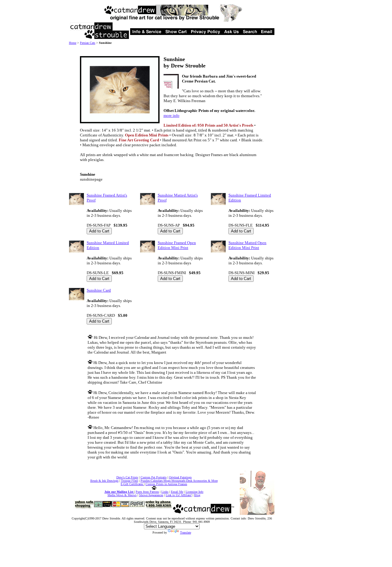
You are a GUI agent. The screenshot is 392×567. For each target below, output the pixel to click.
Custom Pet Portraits (154, 477)
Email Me (177, 491)
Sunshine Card (99, 290)
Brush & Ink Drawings (104, 480)
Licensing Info (194, 491)
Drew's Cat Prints (127, 477)
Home (72, 42)
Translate (185, 532)
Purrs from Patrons (147, 491)
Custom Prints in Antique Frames (166, 484)
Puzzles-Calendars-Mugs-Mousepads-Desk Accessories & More (179, 480)
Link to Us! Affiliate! (179, 495)
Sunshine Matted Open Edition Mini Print (247, 245)
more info (171, 115)
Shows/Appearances (151, 495)
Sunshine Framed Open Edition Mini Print (177, 245)
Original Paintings (180, 477)
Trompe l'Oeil (129, 480)
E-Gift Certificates (132, 484)
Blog (197, 495)
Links (164, 491)
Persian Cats (87, 42)
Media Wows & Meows (122, 495)
